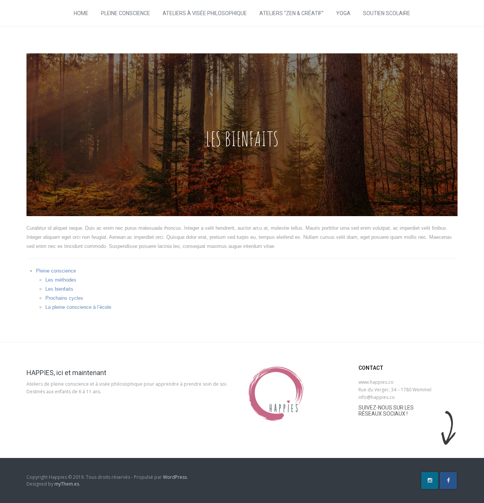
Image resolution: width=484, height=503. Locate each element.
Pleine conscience (125, 13)
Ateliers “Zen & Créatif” (291, 13)
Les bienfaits (59, 289)
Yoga (343, 13)
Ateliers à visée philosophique (205, 13)
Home (81, 13)
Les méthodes (60, 280)
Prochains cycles (64, 298)
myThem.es (66, 484)
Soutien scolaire (386, 13)
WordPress (175, 477)
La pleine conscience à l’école (78, 307)
